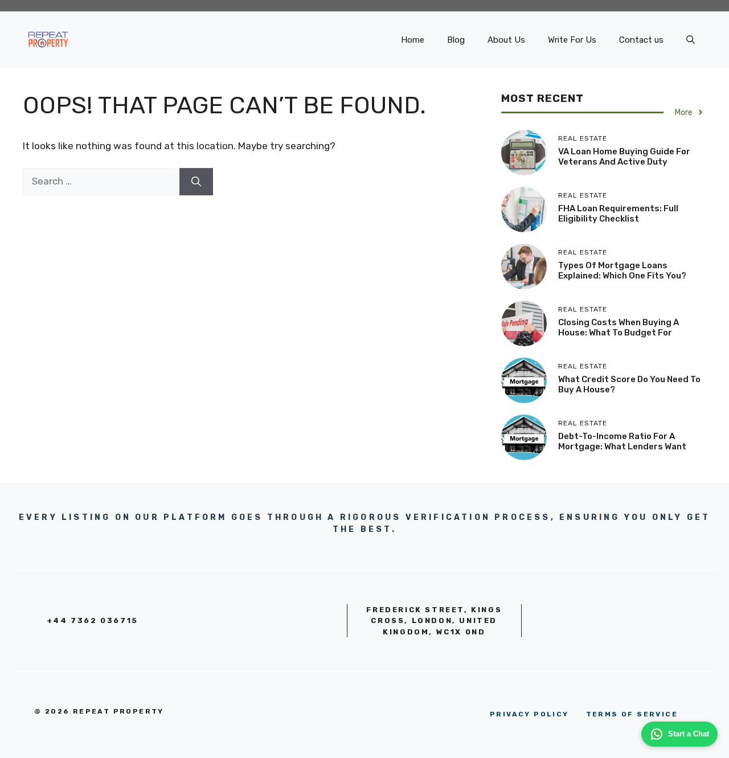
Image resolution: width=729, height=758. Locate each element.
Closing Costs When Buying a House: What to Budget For (618, 327)
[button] (690, 40)
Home (412, 40)
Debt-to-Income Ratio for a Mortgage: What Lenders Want (622, 441)
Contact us (641, 40)
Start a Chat (688, 734)
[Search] (196, 181)
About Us (506, 40)
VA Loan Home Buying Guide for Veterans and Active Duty (624, 156)
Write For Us (572, 40)
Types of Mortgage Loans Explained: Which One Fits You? (622, 270)
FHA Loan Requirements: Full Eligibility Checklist (618, 213)
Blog (456, 40)
